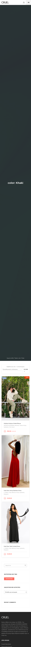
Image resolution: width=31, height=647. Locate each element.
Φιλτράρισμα (9, 578)
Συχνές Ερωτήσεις (6, 644)
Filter (26, 369)
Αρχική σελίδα (10, 358)
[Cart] (24, 2)
